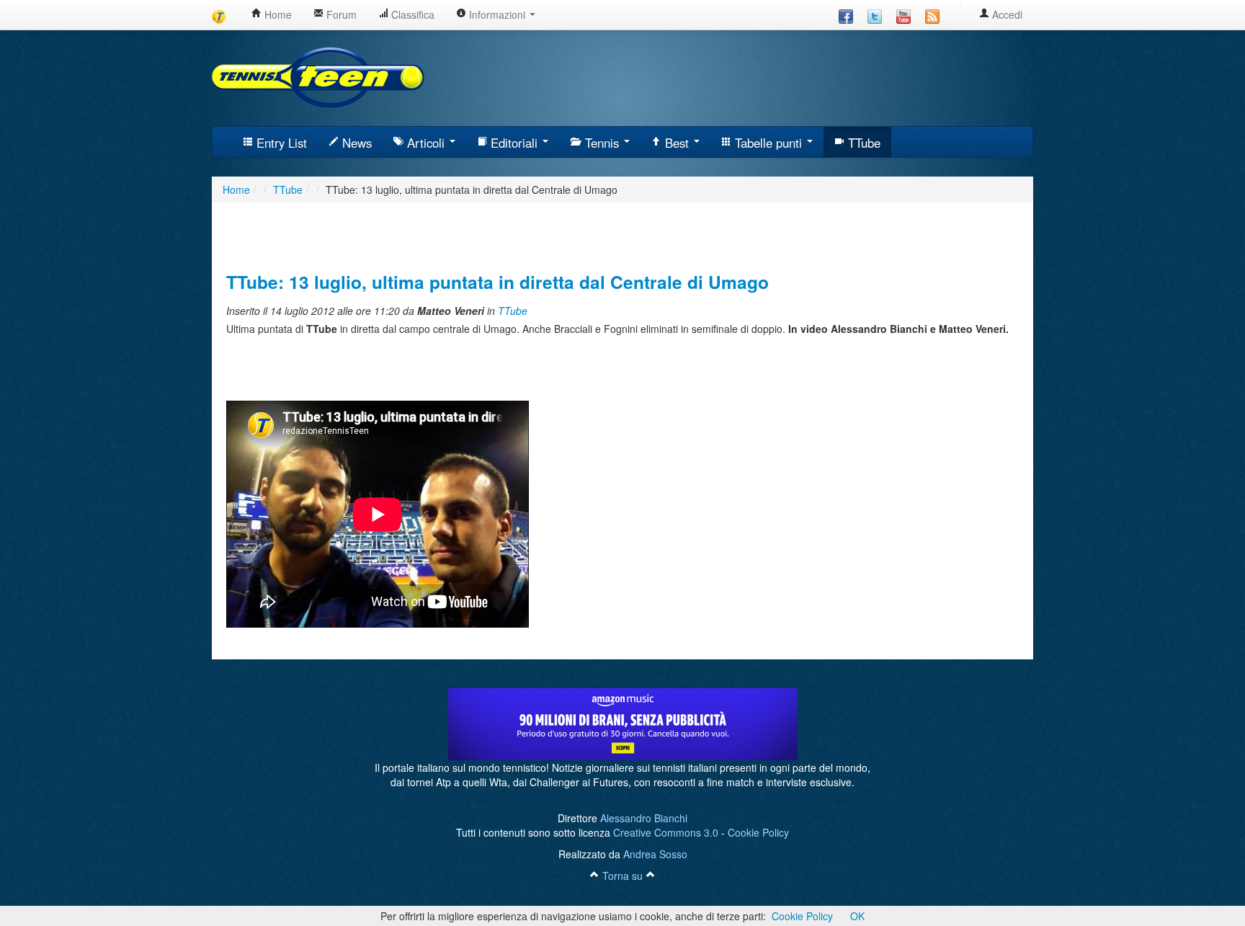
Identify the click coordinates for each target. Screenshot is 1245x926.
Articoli (425, 142)
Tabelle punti (768, 142)
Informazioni (497, 14)
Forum (340, 14)
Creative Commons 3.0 (665, 832)
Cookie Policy (758, 832)
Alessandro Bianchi (643, 818)
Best (676, 142)
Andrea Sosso (655, 854)
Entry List (280, 142)
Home (277, 14)
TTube (862, 142)
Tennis (601, 142)
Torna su (622, 875)
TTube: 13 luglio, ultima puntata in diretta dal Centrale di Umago (497, 282)
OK (857, 916)
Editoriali (514, 142)
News (355, 142)
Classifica (411, 14)
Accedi (1005, 14)
